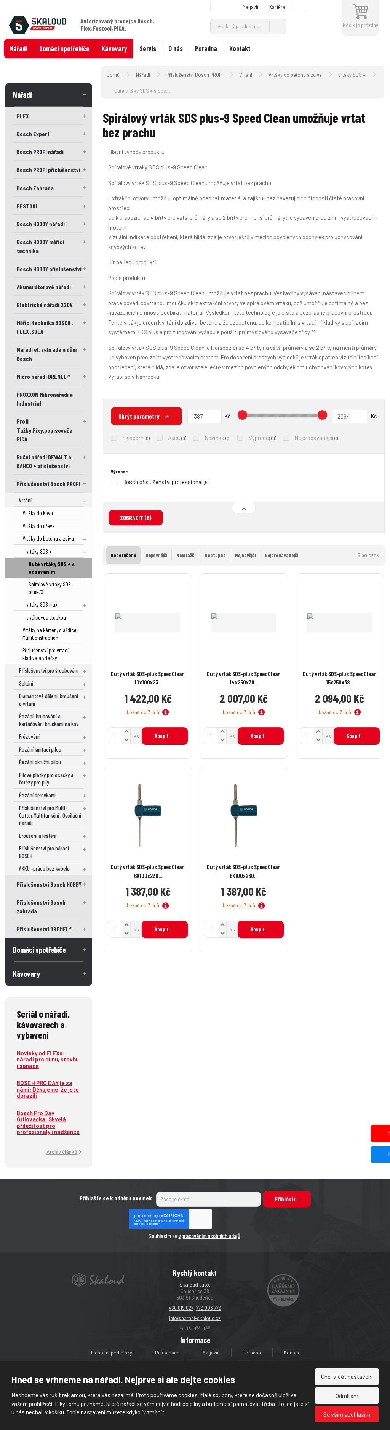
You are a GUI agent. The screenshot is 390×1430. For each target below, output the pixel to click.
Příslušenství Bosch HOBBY (49, 884)
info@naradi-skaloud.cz (195, 1318)
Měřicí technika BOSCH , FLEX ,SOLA (45, 327)
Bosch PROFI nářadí (40, 151)
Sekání (26, 683)
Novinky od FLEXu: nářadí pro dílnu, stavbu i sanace (48, 1059)
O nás (175, 48)
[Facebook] (300, 7)
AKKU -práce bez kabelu (44, 868)
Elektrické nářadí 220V (45, 304)
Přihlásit (285, 1199)
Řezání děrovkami (37, 795)
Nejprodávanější (313, 437)
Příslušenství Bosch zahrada (41, 907)
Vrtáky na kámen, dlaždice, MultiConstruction (50, 633)
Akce (174, 437)
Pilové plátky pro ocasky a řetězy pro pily (46, 778)
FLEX (23, 115)
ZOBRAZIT (136, 517)
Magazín (251, 6)
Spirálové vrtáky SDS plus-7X (50, 588)
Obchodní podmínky (110, 1352)
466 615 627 (181, 1308)
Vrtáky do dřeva (38, 525)
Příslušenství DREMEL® (44, 928)
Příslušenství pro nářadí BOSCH (44, 852)
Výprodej (259, 437)
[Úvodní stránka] (37, 24)
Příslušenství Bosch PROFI (48, 483)
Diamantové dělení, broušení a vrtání (48, 699)
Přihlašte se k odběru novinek (116, 1197)
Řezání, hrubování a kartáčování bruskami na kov (48, 720)
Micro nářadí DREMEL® (43, 376)
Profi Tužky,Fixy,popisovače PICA (44, 429)
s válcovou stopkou (46, 617)
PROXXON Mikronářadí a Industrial (45, 399)
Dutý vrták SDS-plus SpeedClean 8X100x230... (244, 871)
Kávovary (114, 48)
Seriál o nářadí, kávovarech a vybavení (43, 1024)
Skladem (133, 437)
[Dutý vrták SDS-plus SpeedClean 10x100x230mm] (148, 623)
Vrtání (25, 500)
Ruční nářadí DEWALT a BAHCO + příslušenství (44, 461)
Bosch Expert (33, 133)
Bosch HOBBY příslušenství (49, 268)
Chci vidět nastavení (346, 1376)
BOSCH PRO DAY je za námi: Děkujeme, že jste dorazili (48, 1089)
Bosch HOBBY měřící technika (40, 246)
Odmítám (347, 1395)
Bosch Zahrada (35, 188)
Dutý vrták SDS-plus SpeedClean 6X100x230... (148, 871)
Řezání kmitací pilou (40, 749)
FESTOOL (27, 205)
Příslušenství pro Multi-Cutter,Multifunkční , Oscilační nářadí (50, 815)
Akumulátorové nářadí (44, 286)
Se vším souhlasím (346, 1414)
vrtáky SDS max (42, 604)
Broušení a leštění (37, 835)
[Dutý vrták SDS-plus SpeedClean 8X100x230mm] (244, 816)
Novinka (214, 437)
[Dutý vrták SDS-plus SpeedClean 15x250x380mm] (340, 623)
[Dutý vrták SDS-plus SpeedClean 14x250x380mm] (244, 623)
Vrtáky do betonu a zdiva (48, 538)
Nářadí (18, 48)
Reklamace (167, 1352)
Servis (147, 48)
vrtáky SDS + (39, 551)
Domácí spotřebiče (64, 48)
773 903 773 (208, 1308)
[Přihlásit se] (326, 7)
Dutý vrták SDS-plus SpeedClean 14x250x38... (244, 678)
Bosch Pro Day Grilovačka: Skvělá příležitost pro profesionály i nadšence (48, 1122)
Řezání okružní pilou (40, 761)
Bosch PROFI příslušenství (48, 169)
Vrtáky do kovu (37, 512)
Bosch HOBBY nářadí (41, 223)
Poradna (206, 48)
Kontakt (239, 48)
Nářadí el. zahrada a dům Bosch (47, 354)
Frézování (29, 736)
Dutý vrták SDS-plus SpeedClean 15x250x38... (340, 678)
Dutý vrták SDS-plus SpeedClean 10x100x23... (148, 678)
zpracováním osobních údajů (209, 1235)
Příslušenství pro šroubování (48, 670)
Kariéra (277, 6)
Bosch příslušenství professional (162, 481)
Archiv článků (61, 1151)
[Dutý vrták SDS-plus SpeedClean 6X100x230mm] (148, 816)
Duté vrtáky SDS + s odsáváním (52, 567)
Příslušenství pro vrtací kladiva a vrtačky (45, 654)
